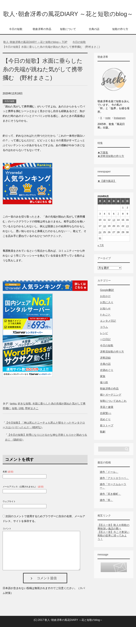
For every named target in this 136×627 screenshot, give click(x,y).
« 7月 (101, 245)
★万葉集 (103, 152)
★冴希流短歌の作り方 (111, 156)
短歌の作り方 (120, 29)
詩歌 (21, 408)
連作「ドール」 (109, 472)
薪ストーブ (106, 425)
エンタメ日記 (108, 320)
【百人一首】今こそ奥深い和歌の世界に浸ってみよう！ (113, 535)
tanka (13, 403)
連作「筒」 (106, 500)
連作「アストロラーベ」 (114, 478)
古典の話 (94, 29)
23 (127, 226)
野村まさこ (31, 408)
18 (104, 226)
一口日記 (105, 339)
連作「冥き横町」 (110, 494)
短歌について (68, 29)
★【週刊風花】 (107, 181)
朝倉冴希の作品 (42, 29)
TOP (35, 42)
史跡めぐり (106, 370)
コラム (104, 327)
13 (113, 220)
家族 (102, 376)
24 (100, 232)
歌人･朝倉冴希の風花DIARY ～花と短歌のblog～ (68, 13)
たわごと (105, 314)
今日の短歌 (15, 29)
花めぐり (105, 419)
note (107, 118)
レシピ (104, 333)
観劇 (102, 431)
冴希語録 (105, 357)
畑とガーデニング (110, 394)
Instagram (119, 118)
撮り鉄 (104, 382)
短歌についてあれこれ (113, 400)
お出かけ (105, 296)
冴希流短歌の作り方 (112, 351)
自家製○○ (105, 413)
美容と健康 (106, 407)
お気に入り (106, 302)
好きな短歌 (24, 403)
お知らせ (105, 308)
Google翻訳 (107, 290)
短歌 (14, 408)
